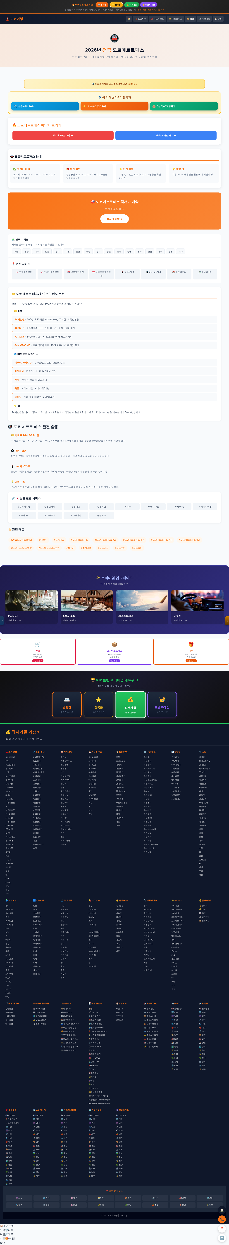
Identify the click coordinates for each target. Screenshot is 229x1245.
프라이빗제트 (177, 924)
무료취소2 (148, 806)
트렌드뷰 (120, 1008)
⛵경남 (182, 1205)
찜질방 (63, 768)
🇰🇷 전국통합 (149, 1008)
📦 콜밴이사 (204, 921)
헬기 (7, 875)
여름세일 (175, 772)
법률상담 (147, 951)
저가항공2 (175, 799)
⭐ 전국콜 (116, 4)
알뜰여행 (37, 837)
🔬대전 (155, 1198)
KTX (7, 878)
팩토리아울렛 (204, 768)
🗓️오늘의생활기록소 (69, 1039)
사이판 (8, 955)
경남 (170, 251)
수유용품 (120, 932)
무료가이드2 (149, 848)
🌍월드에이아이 (40, 1016)
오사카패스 (23, 515)
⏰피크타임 (93, 1073)
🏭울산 (182, 1198)
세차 (7, 806)
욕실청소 (147, 924)
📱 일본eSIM (127, 272)
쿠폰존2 (119, 799)
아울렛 (202, 795)
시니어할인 (120, 776)
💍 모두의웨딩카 (151, 1020)
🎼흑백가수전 (94, 1042)
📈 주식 (202, 913)
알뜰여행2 (175, 795)
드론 (201, 848)
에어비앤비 (65, 780)
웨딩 (173, 981)
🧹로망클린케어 (12, 1123)
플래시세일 (120, 791)
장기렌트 (9, 799)
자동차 (8, 859)
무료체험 (147, 840)
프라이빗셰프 (177, 917)
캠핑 (62, 787)
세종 (88, 251)
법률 (146, 947)
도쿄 (35, 909)
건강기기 (92, 913)
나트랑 (8, 993)
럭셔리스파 (65, 825)
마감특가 (120, 787)
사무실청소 (148, 921)
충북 (119, 251)
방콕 (7, 917)
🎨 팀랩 (190, 19)
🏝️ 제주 (174, 1069)
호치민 (8, 981)
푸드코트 (92, 768)
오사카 (36, 932)
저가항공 (37, 795)
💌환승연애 (93, 1065)
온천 (62, 833)
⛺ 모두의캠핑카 (151, 1023)
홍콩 (7, 943)
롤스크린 (147, 913)
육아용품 (120, 905)
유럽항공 (37, 799)
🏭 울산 (174, 1039)
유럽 (35, 840)
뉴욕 (35, 959)
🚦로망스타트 (11, 1119)
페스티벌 (175, 959)
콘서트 (174, 951)
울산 (78, 251)
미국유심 (37, 814)
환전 (201, 791)
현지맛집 (92, 765)
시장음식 (92, 761)
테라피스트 (176, 936)
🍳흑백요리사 (94, 1039)
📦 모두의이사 (150, 1016)
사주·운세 (148, 970)
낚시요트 (64, 951)
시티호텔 (64, 810)
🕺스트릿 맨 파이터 (96, 1035)
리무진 (8, 833)
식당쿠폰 (92, 795)
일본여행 (75, 506)
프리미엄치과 (94, 932)
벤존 (201, 829)
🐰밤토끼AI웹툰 (40, 1023)
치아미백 (92, 924)
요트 (173, 989)
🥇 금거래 (203, 905)
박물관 (63, 974)
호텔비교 (64, 799)
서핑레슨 (64, 940)
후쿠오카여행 (23, 506)
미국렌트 (37, 818)
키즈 (118, 936)
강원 (109, 251)
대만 (7, 996)
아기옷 (202, 822)
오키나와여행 (205, 506)
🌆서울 (19, 1198)
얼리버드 (120, 784)
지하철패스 (176, 791)
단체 (118, 814)
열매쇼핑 (203, 765)
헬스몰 (91, 917)
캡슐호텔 (64, 765)
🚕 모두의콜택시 (151, 1035)
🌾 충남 (174, 1050)
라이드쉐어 (10, 776)
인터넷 (146, 936)
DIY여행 (174, 784)
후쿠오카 (37, 947)
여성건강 (92, 966)
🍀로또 (91, 1084)
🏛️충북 (46, 1205)
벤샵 (201, 837)
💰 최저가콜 (131, 4)
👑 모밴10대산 (148, 4)
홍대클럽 (9, 1012)
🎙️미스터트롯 (94, 1016)
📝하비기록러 (66, 1016)
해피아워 (92, 780)
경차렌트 (9, 768)
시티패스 (64, 814)
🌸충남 (73, 1205)
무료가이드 (148, 784)
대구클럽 (9, 1023)
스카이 (63, 844)
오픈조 (36, 791)
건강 (90, 905)
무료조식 (147, 803)
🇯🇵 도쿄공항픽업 (24, 272)
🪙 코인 (202, 909)
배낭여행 (175, 780)
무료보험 (147, 833)
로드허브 (120, 1012)
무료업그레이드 (150, 780)
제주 (181, 251)
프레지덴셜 (65, 840)
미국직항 (37, 810)
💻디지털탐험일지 (68, 1050)
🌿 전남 (174, 1058)
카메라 (202, 844)
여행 (35, 848)
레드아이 (37, 765)
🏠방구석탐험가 (67, 1020)
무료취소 (147, 776)
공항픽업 (64, 917)
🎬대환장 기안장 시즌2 (98, 1096)
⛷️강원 (19, 1205)
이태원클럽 (10, 1016)
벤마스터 (120, 1020)
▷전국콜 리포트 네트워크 (99, 1099)
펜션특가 (64, 784)
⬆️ (222, 1238)
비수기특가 (176, 765)
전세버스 (9, 863)
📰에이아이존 (39, 1012)
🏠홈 (90, 1008)
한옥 (62, 970)
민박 (62, 772)
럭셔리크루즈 (66, 829)
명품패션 (203, 806)
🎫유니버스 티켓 (95, 1092)
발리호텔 (9, 913)
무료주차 (147, 765)
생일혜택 (120, 806)
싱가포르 (9, 959)
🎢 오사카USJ (205, 272)
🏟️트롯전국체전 (95, 1020)
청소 (146, 905)
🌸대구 (73, 1198)
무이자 (146, 791)
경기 (98, 251)
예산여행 (175, 776)
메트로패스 (38, 924)
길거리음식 (93, 757)
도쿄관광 (37, 917)
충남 (129, 251)
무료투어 (147, 757)
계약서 (146, 955)
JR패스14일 (153, 506)
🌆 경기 (174, 1016)
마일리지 (120, 768)
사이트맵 (123, 1215)
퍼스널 (174, 970)
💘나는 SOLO (94, 1058)
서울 (16, 251)
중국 (7, 970)
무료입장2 (148, 795)
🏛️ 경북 (174, 1061)
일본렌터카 (49, 506)
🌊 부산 (174, 1023)
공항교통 (9, 848)
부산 (26, 251)
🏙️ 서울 (174, 1012)
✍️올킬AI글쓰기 (40, 1020)
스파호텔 (92, 947)
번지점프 (64, 955)
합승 (7, 890)
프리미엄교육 (149, 959)
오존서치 (120, 1016)
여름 (118, 822)
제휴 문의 (133, 84)
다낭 (7, 932)
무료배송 (147, 810)
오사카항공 (38, 936)
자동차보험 (10, 803)
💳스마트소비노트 (68, 1042)
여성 (201, 875)
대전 (68, 251)
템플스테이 (65, 932)
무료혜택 (147, 852)
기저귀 (119, 921)
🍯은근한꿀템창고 (68, 1031)
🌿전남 (128, 1205)
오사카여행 (75, 515)
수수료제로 (148, 787)
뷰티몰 (202, 810)
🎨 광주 (174, 1035)
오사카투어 (49, 515)
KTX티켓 (9, 829)
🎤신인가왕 (93, 1012)
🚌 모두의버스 (150, 1027)
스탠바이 (37, 780)
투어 (62, 978)
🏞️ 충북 (174, 1046)
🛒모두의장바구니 (68, 1035)
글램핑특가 (65, 791)
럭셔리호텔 (65, 822)
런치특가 (92, 776)
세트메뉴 (92, 787)
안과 (90, 928)
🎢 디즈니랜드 (157, 19)
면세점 (202, 757)
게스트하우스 (66, 761)
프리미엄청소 (149, 928)
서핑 (62, 936)
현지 (90, 806)
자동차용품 (10, 810)
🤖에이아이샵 (39, 1008)
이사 (146, 966)
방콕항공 (9, 921)
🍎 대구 (174, 1027)
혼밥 (90, 791)
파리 (35, 955)
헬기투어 (9, 840)
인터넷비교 (148, 943)
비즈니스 (175, 947)
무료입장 (147, 761)
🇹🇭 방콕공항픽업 (75, 272)
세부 (7, 928)
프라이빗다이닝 (177, 921)
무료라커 (147, 837)
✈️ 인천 (174, 1020)
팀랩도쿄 (101, 515)
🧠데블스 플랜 (94, 1054)
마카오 (8, 989)
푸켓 (7, 951)
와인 (173, 985)
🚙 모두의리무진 (151, 1031)
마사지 (91, 943)
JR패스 (127, 506)
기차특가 (175, 787)
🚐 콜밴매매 (204, 917)
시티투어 (64, 818)
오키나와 (37, 974)
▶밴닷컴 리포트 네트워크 (99, 1103)
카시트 (119, 928)
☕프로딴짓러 (66, 1012)
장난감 (119, 917)
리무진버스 (10, 837)
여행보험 (203, 784)
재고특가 (203, 780)
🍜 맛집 (218, 19)
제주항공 (64, 909)
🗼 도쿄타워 (140, 19)
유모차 (119, 924)
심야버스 (9, 791)
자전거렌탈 (10, 822)
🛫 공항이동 (204, 19)
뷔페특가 (92, 772)
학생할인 (120, 772)
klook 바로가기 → (63, 135)
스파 (90, 940)
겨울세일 (175, 768)
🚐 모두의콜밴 (150, 1012)
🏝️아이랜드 (93, 1088)
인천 (47, 251)
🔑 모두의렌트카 (151, 1046)
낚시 (62, 943)
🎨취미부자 (66, 1008)
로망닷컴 (203, 799)
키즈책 (119, 940)
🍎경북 (155, 1205)
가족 (118, 951)
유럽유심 (37, 803)
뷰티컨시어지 (94, 951)
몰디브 (8, 947)
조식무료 (147, 772)
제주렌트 (64, 913)
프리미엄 (175, 905)
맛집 (90, 803)
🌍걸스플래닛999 (95, 1027)
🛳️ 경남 (174, 1065)
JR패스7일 (179, 506)
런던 (35, 951)
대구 (37, 251)
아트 (201, 840)
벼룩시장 (203, 776)
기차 (7, 894)
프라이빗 (175, 913)
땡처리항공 (38, 768)
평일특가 (175, 761)
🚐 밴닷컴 (102, 4)
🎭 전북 (174, 1054)
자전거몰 (9, 818)
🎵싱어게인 (93, 1069)
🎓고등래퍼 (93, 1050)
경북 (160, 251)
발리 (7, 905)
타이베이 (9, 962)
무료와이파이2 (150, 829)
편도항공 (37, 787)
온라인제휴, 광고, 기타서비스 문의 (151, 10)
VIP (172, 978)
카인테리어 (10, 814)
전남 (150, 251)
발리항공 (9, 909)
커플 (173, 955)
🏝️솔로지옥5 (93, 1061)
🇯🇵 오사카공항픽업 (50, 272)
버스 (7, 856)
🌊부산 (46, 1198)
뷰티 (173, 940)
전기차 (8, 867)
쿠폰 (118, 757)
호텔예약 (64, 795)
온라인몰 (203, 859)
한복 (62, 966)
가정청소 (147, 917)
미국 (35, 962)
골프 (62, 962)
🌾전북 (101, 1205)
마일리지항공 (38, 772)
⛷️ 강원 (174, 1042)
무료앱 (146, 799)
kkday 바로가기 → (166, 135)
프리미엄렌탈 (177, 909)
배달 (146, 962)
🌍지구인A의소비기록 (70, 1023)
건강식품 (92, 909)
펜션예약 (64, 803)
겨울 (118, 825)
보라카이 (9, 924)
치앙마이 (9, 966)
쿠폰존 (119, 795)
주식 (201, 871)
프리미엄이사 (149, 932)
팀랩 (35, 928)
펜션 (62, 921)
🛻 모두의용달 (150, 1039)
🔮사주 (91, 1080)
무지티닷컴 (203, 803)
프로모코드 (120, 761)
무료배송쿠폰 (121, 803)
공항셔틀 (9, 784)
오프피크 (175, 757)
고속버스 (9, 787)
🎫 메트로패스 (175, 19)
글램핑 (63, 959)
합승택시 (9, 780)
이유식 (119, 913)
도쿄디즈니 (38, 921)
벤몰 (201, 833)
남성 (201, 856)
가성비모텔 (65, 776)
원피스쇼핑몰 (204, 761)
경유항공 (37, 784)
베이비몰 (203, 818)
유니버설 (37, 940)
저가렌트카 (10, 757)
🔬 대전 (174, 1031)
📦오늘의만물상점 (68, 1027)
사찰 (62, 928)
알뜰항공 (37, 761)
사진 (201, 867)
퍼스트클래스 (38, 844)
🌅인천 (101, 1198)
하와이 (8, 940)
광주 (57, 251)
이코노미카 (10, 765)
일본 (35, 905)
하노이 (8, 978)
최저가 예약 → (115, 218)
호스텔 (63, 757)
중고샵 (202, 772)
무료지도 (147, 814)
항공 (7, 871)
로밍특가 (203, 787)
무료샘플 (147, 822)
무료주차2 (148, 818)
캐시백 (119, 765)
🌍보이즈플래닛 (95, 1023)
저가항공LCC (39, 757)
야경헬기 (9, 844)
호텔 (62, 837)
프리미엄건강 (94, 936)
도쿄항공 (37, 913)
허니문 (174, 962)
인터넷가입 (148, 940)
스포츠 (174, 974)
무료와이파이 (149, 768)
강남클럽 (9, 1008)
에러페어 (37, 776)
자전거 (8, 852)
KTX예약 (9, 825)
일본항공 (37, 822)
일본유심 (101, 506)
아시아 (36, 833)
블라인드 (147, 909)
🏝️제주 (210, 1205)
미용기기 (203, 814)
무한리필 (92, 784)
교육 (118, 943)
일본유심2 (37, 829)
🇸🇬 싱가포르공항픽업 (101, 274)
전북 (140, 251)
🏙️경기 (210, 1198)
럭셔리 (174, 966)
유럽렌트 (37, 806)
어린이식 (120, 947)
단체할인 (120, 780)
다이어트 (92, 955)
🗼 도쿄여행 (14, 19)
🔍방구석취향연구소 (69, 1046)
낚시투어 (64, 947)
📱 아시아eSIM (153, 272)
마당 (7, 761)
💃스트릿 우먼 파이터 (97, 1031)
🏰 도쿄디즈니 (179, 272)
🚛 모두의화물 (150, 1042)
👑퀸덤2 (92, 1077)
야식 (90, 810)
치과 (90, 921)
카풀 (7, 772)
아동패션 (203, 825)
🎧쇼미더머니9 (94, 1046)
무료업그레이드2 (151, 844)
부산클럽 (9, 1020)
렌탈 (7, 886)
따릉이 (8, 795)
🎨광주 (128, 1198)
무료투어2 (148, 825)
